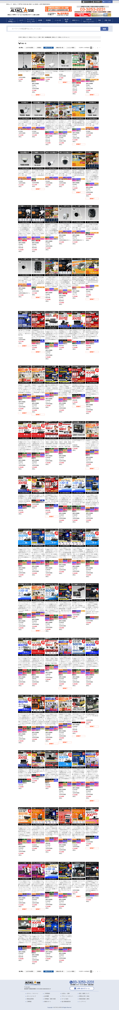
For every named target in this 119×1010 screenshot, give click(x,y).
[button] (100, 48)
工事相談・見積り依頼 (50, 998)
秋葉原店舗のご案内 (84, 998)
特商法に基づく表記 (84, 996)
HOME (20, 37)
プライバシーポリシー (67, 996)
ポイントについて (31, 996)
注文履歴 (97, 1)
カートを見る (107, 1)
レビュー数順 (70, 47)
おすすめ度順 (29, 47)
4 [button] (97, 47)
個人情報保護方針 (66, 1001)
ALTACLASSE (57, 1007)
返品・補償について (84, 993)
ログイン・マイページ (32, 993)
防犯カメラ (25, 37)
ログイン (87, 1)
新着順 (39, 47)
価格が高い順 (59, 47)
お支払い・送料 (66, 993)
